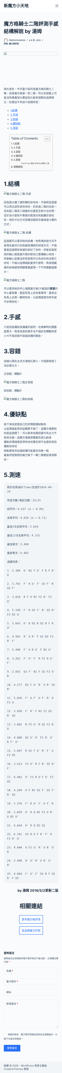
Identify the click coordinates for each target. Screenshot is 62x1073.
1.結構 (13, 110)
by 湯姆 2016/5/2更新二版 (38, 163)
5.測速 (14, 128)
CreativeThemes (13, 1069)
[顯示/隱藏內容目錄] (45, 139)
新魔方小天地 (16, 5)
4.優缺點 (15, 123)
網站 (8, 992)
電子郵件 (12, 981)
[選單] (56, 5)
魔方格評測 (14, 43)
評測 (6, 43)
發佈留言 (12, 1048)
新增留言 (12, 1003)
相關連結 (18, 166)
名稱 (9, 970)
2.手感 (14, 114)
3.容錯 (14, 119)
